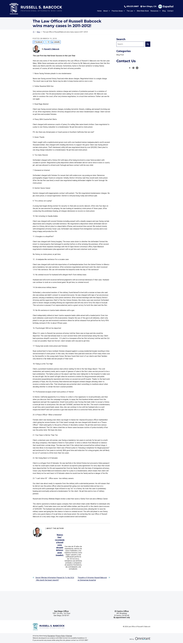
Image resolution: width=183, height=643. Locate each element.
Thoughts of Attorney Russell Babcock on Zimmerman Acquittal (92, 579)
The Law (130, 11)
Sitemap (69, 636)
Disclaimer (51, 636)
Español (168, 6)
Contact (170, 11)
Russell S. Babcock (51, 49)
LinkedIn (55, 42)
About (105, 11)
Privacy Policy (60, 636)
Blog (164, 11)
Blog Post (120, 55)
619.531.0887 (133, 6)
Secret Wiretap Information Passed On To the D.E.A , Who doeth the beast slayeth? (54, 579)
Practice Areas (117, 11)
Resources (154, 11)
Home (99, 11)
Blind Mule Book (143, 11)
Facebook (37, 42)
